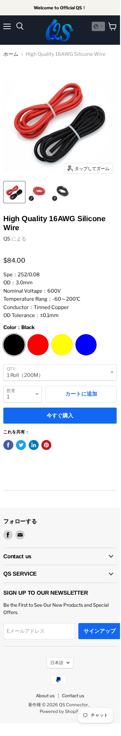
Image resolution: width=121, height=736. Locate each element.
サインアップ (100, 631)
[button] (98, 26)
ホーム (10, 54)
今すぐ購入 (60, 415)
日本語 (56, 662)
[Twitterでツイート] (21, 445)
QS (6, 239)
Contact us (73, 695)
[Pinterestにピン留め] (46, 445)
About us (45, 695)
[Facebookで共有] (8, 445)
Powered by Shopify (60, 711)
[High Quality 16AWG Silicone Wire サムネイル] (14, 192)
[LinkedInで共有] (34, 445)
